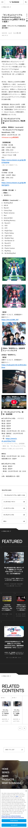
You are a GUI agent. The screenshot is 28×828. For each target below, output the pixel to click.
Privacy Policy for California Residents (11, 816)
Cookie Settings (14, 820)
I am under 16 (14, 825)
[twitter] (27, 18)
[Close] (26, 791)
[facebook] (27, 21)
